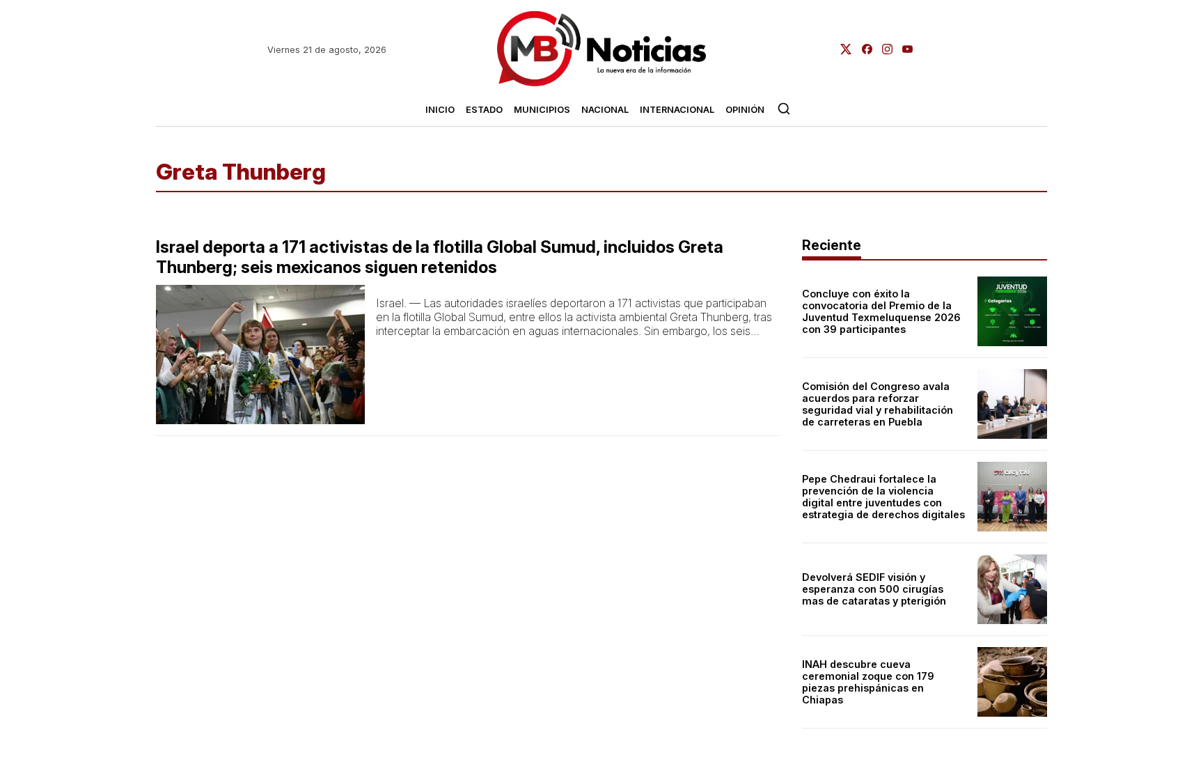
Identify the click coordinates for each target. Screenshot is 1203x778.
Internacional (677, 109)
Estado (484, 109)
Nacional (605, 109)
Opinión (744, 109)
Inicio (440, 109)
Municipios (542, 109)
